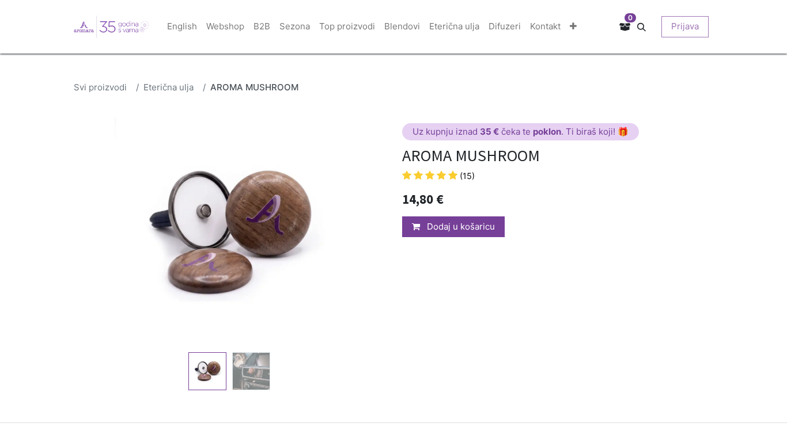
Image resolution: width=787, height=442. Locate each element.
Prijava (685, 26)
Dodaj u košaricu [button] (460, 226)
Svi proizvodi (100, 87)
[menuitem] (182, 27)
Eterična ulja (168, 87)
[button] (646, 26)
